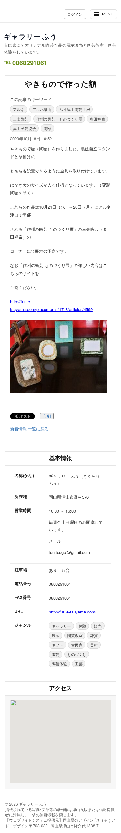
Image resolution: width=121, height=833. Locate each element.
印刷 (47, 416)
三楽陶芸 (20, 119)
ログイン (75, 14)
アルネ (19, 109)
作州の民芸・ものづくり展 (59, 119)
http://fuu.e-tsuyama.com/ (72, 612)
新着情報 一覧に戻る (29, 429)
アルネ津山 (42, 109)
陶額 (47, 128)
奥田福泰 (97, 119)
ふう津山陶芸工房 (74, 109)
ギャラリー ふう (30, 36)
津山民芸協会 (24, 128)
